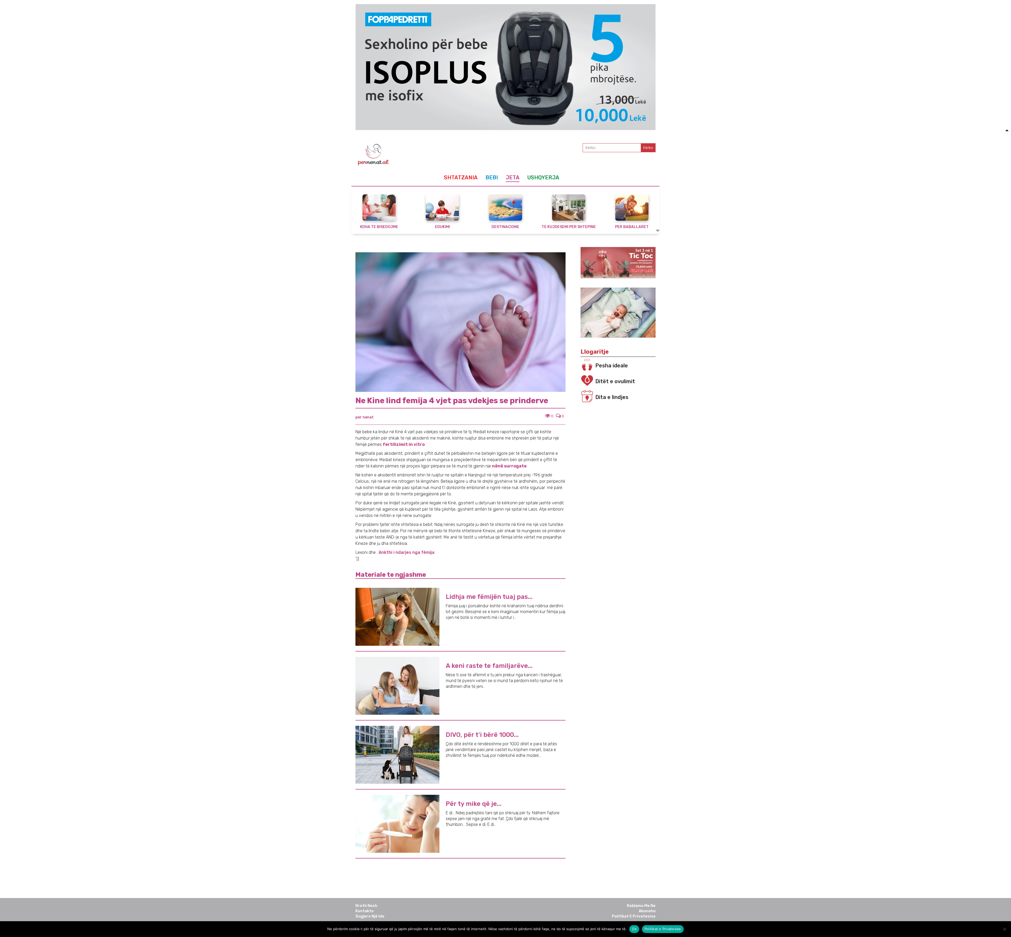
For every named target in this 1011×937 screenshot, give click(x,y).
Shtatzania (461, 177)
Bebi (491, 177)
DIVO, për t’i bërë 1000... (482, 734)
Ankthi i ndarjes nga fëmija (406, 552)
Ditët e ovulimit (615, 381)
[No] (1004, 929)
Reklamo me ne (641, 905)
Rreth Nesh (366, 905)
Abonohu (647, 911)
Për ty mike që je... (474, 803)
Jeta (512, 177)
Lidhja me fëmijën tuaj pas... (489, 596)
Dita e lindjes (611, 397)
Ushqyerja (543, 177)
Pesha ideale (611, 365)
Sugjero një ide (369, 916)
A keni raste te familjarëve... (489, 665)
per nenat (364, 417)
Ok (634, 929)
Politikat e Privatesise (634, 916)
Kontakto (364, 911)
